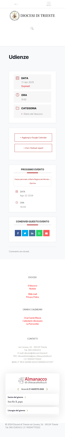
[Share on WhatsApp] (39, 233)
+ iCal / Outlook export (33, 148)
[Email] (46, 233)
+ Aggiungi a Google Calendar (33, 137)
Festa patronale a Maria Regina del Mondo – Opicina (32, 181)
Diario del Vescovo (33, 114)
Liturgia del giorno (32, 410)
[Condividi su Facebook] (18, 233)
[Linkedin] (32, 233)
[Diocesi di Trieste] (32, 16)
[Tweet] (25, 233)
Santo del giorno (32, 399)
